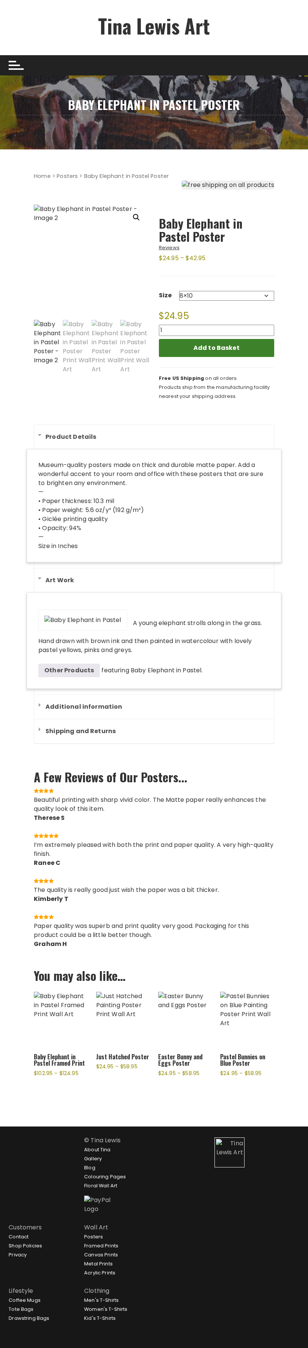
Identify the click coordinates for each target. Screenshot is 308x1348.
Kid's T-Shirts (100, 1318)
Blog (89, 1167)
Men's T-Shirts (101, 1300)
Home (42, 176)
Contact (19, 1237)
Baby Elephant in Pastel (166, 670)
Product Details (70, 436)
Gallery (93, 1158)
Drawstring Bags (29, 1318)
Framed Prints (101, 1246)
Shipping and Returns (80, 731)
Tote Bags (21, 1309)
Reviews (169, 247)
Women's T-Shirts (105, 1309)
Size (165, 295)
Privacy (18, 1255)
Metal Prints (98, 1264)
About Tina (97, 1149)
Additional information (83, 706)
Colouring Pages (105, 1176)
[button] (136, 217)
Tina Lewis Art (154, 25)
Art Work (59, 580)
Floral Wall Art (100, 1185)
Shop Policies (25, 1246)
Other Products (69, 670)
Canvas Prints (101, 1255)
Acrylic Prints (99, 1273)
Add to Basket (216, 347)
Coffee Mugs (25, 1300)
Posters (67, 176)
